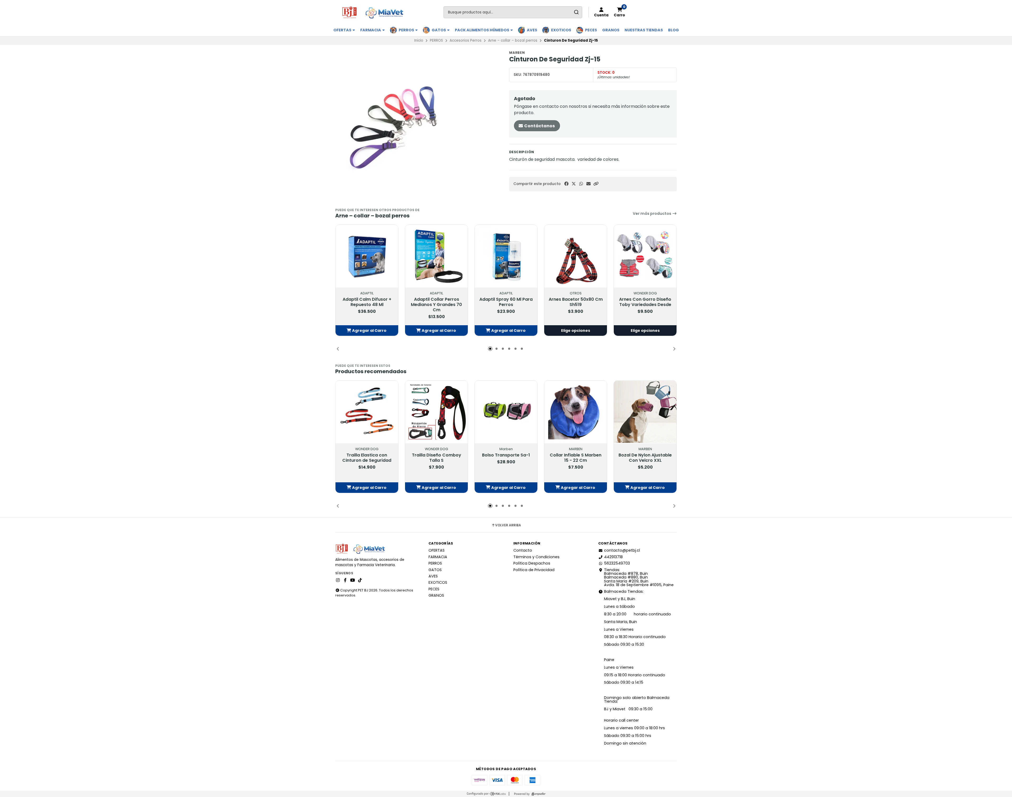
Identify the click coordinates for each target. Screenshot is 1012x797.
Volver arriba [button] (508, 525)
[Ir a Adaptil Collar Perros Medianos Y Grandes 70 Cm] (436, 256)
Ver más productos (652, 213)
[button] (596, 184)
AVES (532, 30)
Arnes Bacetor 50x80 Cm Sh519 (576, 302)
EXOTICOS (561, 30)
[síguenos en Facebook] (345, 580)
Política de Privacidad (533, 570)
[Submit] (576, 12)
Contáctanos (539, 126)
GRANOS (610, 30)
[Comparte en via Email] (588, 184)
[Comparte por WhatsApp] (581, 184)
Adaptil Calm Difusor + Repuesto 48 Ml (367, 302)
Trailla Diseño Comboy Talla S (436, 458)
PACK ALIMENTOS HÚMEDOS (482, 30)
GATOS (439, 30)
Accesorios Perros (465, 40)
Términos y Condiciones (536, 557)
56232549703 (617, 563)
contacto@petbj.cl (622, 550)
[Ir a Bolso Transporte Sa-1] (506, 412)
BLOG (673, 30)
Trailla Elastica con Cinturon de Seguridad (366, 458)
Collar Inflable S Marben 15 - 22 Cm (575, 458)
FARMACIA (371, 30)
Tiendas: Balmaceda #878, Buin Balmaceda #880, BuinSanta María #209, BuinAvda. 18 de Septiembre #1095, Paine (639, 577)
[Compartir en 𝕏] (573, 184)
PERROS (407, 30)
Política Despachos (531, 563)
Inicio (418, 40)
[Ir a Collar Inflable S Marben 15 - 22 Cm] (575, 412)
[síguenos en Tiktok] (360, 580)
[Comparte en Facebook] (566, 184)
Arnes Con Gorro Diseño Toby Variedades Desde (645, 302)
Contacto (522, 550)
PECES (591, 30)
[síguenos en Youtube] (352, 580)
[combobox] (513, 12)
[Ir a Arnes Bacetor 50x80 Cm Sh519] (575, 256)
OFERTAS (342, 30)
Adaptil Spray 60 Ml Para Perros (506, 302)
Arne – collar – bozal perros (512, 40)
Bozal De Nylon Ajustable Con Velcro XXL (645, 458)
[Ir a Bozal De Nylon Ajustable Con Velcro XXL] (645, 412)
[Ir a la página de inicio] (375, 12)
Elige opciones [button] (575, 330)
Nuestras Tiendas (644, 30)
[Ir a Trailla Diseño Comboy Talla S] (436, 412)
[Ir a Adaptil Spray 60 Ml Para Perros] (506, 256)
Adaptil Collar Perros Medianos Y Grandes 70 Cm (436, 305)
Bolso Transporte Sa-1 (506, 455)
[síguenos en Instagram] (337, 580)
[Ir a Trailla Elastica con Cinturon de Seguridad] (366, 412)
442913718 (613, 557)
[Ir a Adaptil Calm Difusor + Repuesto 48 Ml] (366, 256)
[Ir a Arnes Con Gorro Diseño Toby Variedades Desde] (645, 256)
